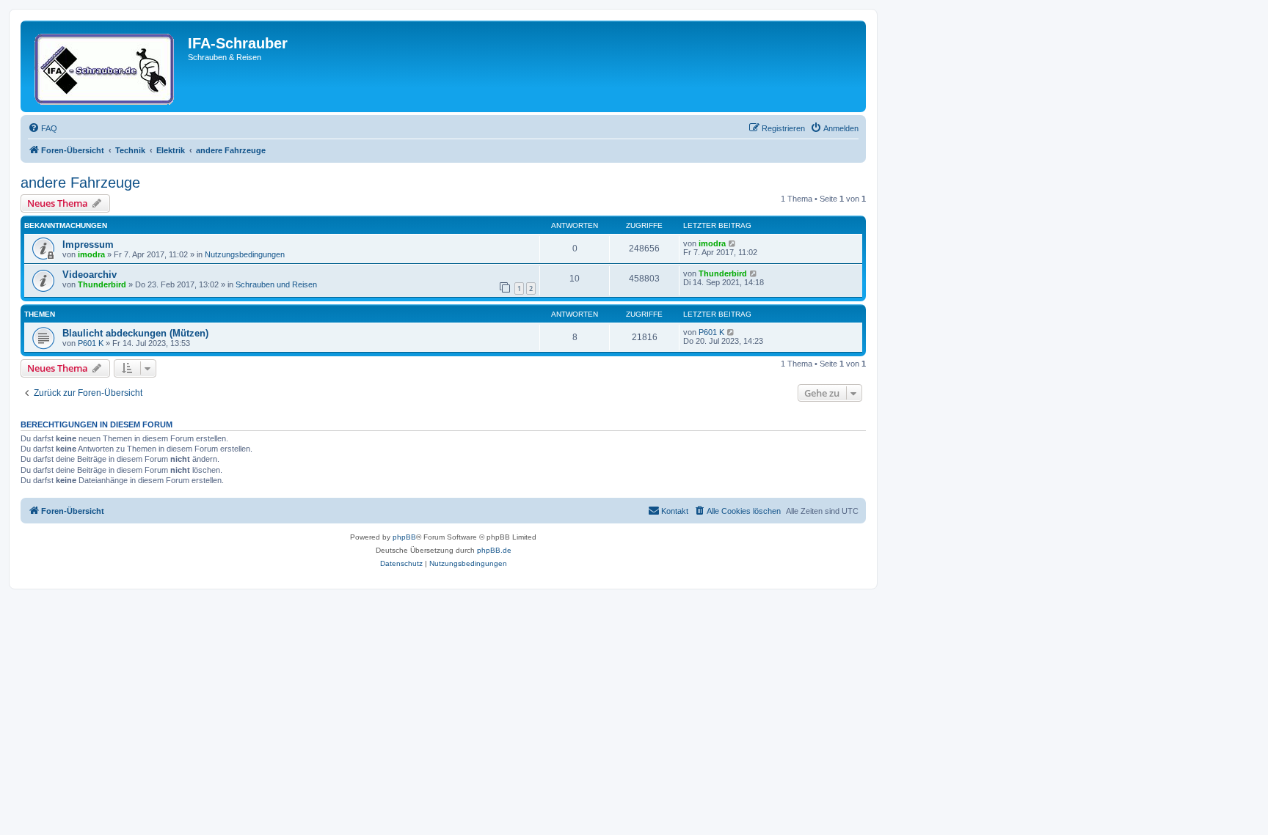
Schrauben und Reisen (276, 284)
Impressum (88, 244)
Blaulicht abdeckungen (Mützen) (135, 333)
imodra (91, 254)
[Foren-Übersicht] (106, 66)
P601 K (90, 343)
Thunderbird (102, 284)
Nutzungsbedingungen (245, 254)
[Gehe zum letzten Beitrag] (732, 243)
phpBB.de (494, 550)
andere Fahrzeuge (80, 182)
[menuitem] (42, 128)
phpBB (404, 537)
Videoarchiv (89, 274)
